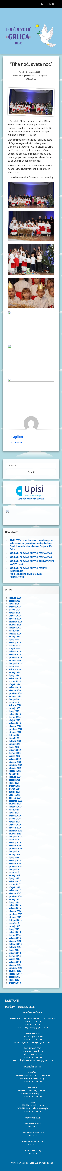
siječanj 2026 (15, 619)
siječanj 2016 (15, 911)
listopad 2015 (15, 920)
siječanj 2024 (15, 690)
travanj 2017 (15, 884)
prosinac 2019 (15, 831)
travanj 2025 (15, 645)
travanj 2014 (15, 956)
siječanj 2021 (15, 798)
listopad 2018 (15, 851)
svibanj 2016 (15, 905)
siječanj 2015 (15, 941)
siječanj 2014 (15, 965)
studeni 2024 (15, 660)
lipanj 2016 (14, 902)
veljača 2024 (15, 687)
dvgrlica (44, 76)
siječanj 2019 (15, 845)
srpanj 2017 (14, 875)
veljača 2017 (15, 890)
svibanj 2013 (15, 983)
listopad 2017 (15, 869)
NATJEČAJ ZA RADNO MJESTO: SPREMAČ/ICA (31, 553)
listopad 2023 (15, 699)
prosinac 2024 (15, 657)
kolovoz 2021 (15, 777)
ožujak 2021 (14, 792)
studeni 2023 (15, 696)
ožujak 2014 (14, 959)
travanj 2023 (15, 717)
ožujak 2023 (14, 720)
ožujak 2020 (14, 822)
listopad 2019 (15, 837)
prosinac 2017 (15, 866)
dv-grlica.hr (16, 442)
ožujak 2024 (14, 684)
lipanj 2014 (14, 950)
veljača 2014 (15, 962)
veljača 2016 (15, 908)
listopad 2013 (15, 974)
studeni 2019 (15, 834)
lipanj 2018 (14, 857)
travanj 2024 (15, 681)
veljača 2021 (15, 795)
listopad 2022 (15, 735)
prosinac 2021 (15, 765)
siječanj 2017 (15, 893)
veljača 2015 (15, 938)
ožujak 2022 (14, 756)
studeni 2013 (15, 971)
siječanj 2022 (15, 762)
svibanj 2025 (15, 642)
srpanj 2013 (14, 977)
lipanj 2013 (14, 980)
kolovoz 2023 (15, 705)
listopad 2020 (15, 807)
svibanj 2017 (15, 881)
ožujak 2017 (14, 887)
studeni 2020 (15, 804)
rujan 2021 (14, 774)
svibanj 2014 (15, 953)
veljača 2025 (15, 651)
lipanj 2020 (14, 813)
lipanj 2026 (14, 604)
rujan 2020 (14, 810)
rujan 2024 (14, 666)
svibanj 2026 (15, 607)
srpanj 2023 (14, 708)
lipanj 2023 (14, 711)
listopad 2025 (15, 628)
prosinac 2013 (15, 968)
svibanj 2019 (15, 842)
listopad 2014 (15, 944)
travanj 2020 (15, 819)
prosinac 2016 (15, 896)
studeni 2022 (15, 732)
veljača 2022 (15, 759)
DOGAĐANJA (31, 79)
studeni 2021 (15, 768)
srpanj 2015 (14, 926)
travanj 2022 (15, 753)
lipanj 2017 (14, 878)
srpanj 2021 (14, 780)
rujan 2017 (14, 872)
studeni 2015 (15, 917)
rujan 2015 (14, 923)
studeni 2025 (15, 625)
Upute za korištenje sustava (31, 498)
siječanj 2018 (15, 863)
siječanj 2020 (15, 828)
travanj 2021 (15, 789)
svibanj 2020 (15, 816)
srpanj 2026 (14, 601)
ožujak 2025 (14, 648)
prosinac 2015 (15, 914)
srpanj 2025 (14, 637)
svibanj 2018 (15, 860)
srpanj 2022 (14, 744)
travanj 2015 (15, 935)
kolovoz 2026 (15, 598)
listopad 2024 (15, 663)
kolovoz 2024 (15, 669)
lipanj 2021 (14, 783)
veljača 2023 (15, 723)
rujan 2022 (14, 738)
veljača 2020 (15, 825)
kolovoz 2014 (15, 947)
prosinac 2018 (15, 848)
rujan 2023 (14, 702)
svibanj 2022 (15, 750)
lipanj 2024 (14, 675)
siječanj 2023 (15, 726)
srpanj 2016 (14, 899)
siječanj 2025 (15, 654)
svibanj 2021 (15, 786)
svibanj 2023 (15, 714)
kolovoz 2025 (15, 634)
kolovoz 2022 (15, 741)
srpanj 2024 (14, 672)
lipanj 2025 (14, 639)
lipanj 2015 (14, 929)
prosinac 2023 (15, 693)
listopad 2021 (15, 771)
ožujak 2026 (14, 613)
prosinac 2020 (15, 801)
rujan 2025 (14, 631)
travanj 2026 (15, 610)
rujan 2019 (14, 839)
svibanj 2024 (15, 678)
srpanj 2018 (14, 854)
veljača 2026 (15, 616)
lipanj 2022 (14, 747)
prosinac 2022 (15, 729)
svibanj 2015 (15, 932)
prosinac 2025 (15, 622)
